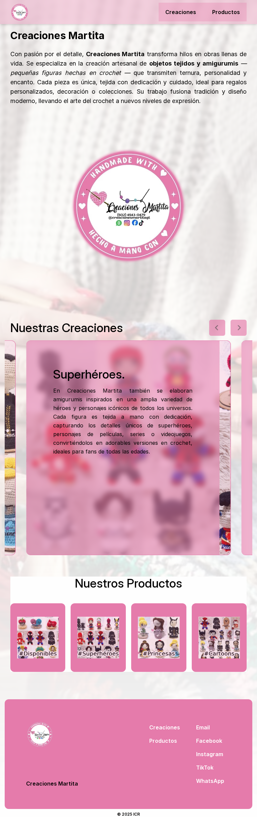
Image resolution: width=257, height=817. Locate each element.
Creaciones (180, 12)
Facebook (209, 740)
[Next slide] (239, 328)
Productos (226, 12)
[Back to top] (52, 734)
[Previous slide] (217, 328)
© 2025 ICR (128, 814)
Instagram (209, 754)
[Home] (19, 12)
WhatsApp (210, 781)
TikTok (204, 767)
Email (203, 727)
